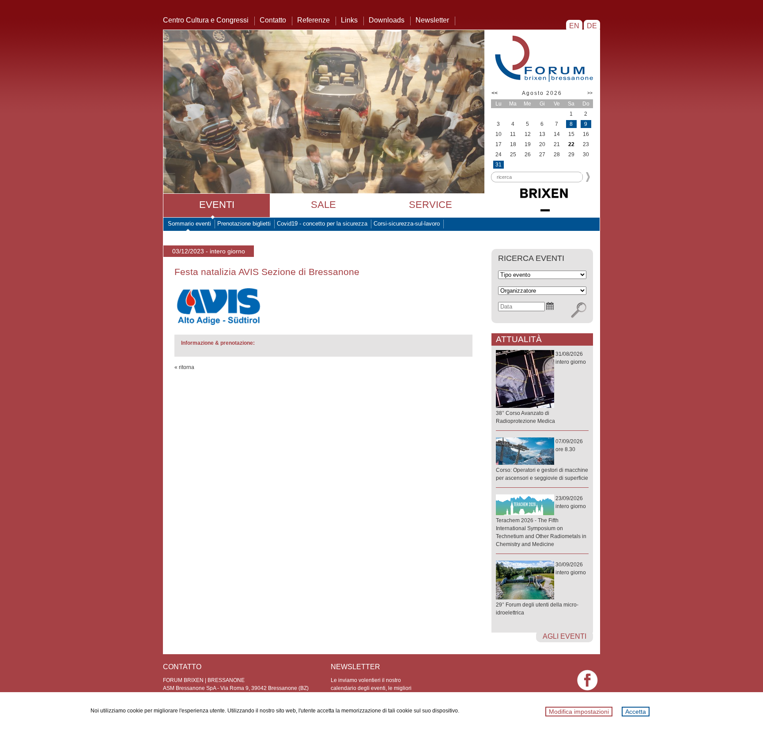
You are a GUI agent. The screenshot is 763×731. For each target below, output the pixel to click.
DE (592, 26)
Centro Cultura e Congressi (206, 20)
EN (574, 26)
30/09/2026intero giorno (541, 588)
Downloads (386, 20)
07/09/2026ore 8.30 (542, 459)
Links (349, 20)
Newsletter (432, 20)
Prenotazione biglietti (244, 223)
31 (498, 165)
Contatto (273, 20)
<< (494, 93)
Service (430, 204)
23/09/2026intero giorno (541, 521)
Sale (323, 204)
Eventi (216, 204)
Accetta (635, 711)
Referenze (313, 20)
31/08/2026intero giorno (541, 387)
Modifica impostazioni (579, 711)
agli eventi (564, 636)
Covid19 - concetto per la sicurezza (322, 223)
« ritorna (184, 367)
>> (590, 92)
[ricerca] (578, 310)
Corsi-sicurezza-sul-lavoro (407, 223)
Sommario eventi (189, 223)
